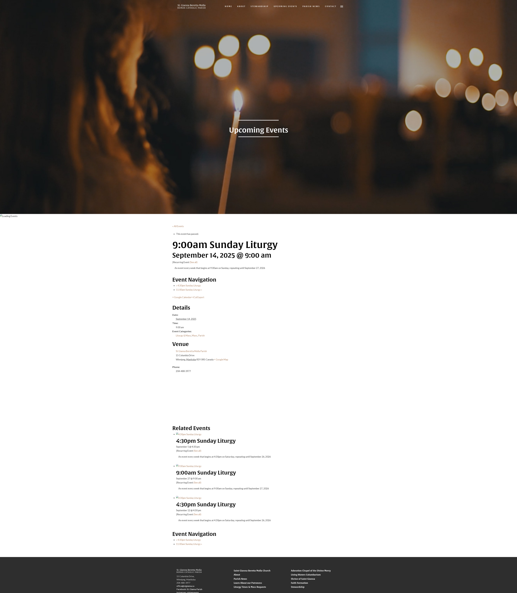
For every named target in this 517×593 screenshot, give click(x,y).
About (237, 574)
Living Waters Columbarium (306, 574)
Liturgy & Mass (183, 335)
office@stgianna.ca (185, 586)
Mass (194, 335)
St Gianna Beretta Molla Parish (191, 351)
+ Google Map (221, 359)
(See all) (194, 262)
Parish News (240, 579)
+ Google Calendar (181, 297)
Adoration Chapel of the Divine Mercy (311, 570)
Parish (201, 335)
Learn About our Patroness (248, 583)
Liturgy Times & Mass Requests (250, 587)
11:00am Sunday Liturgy (189, 289)
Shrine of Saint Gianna (303, 579)
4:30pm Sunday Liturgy (188, 285)
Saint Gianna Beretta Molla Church (252, 570)
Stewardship (297, 587)
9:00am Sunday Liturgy (206, 473)
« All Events (178, 226)
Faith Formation (299, 583)
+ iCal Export (197, 297)
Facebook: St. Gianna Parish (189, 589)
